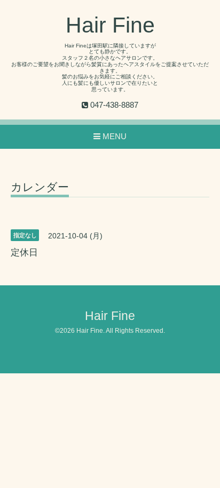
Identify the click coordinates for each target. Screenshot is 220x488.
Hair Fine (110, 25)
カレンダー (40, 187)
